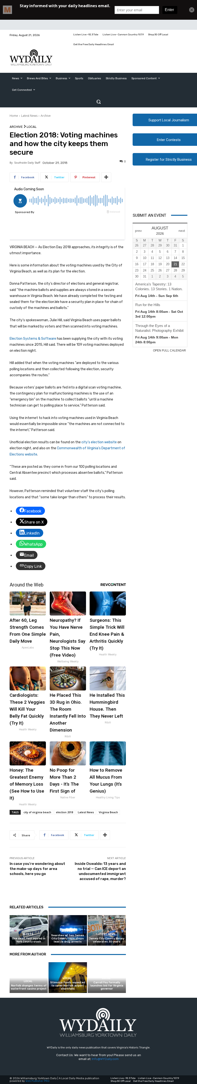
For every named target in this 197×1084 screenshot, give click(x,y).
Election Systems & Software (33, 339)
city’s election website (99, 442)
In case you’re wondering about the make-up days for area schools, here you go (37, 869)
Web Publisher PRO (37, 1081)
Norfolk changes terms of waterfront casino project (29, 987)
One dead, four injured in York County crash (28, 940)
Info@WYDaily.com (105, 1059)
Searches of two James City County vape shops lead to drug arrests (67, 938)
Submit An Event (149, 215)
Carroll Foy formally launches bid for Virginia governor (106, 985)
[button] (98, 101)
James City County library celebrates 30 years (106, 940)
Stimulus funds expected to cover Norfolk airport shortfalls (67, 985)
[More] (106, 177)
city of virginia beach (37, 812)
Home (14, 116)
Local (32, 126)
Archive (46, 116)
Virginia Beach (108, 812)
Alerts (28, 934)
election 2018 (64, 812)
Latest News (29, 116)
